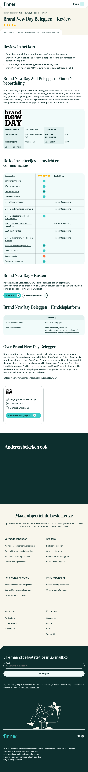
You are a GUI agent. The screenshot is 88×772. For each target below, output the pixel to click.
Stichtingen (10, 628)
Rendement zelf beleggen (57, 556)
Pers (48, 628)
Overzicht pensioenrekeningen (18, 590)
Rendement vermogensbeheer (18, 556)
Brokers (13, 13)
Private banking (55, 577)
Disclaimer (61, 748)
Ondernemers (11, 623)
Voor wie (10, 611)
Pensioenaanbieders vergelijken (18, 584)
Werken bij (50, 634)
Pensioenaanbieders (17, 577)
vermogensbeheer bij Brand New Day (39, 377)
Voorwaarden (49, 748)
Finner (5, 13)
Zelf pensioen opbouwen (15, 595)
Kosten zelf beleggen (55, 561)
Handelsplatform (32, 32)
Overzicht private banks (56, 590)
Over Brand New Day (50, 32)
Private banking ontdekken (57, 584)
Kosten (20, 32)
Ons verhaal (51, 618)
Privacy (72, 748)
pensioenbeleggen (28, 102)
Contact (50, 623)
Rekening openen (33, 295)
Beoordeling (9, 32)
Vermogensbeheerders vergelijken (20, 545)
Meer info (10, 295)
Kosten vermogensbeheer (16, 561)
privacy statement (31, 687)
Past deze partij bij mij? (19, 415)
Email (8, 663)
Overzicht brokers (54, 551)
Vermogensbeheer (16, 539)
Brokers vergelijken (54, 545)
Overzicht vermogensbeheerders (19, 551)
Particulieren (10, 618)
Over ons (51, 611)
